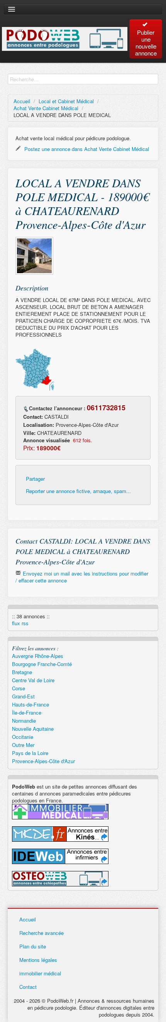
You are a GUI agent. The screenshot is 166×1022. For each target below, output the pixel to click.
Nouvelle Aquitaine (33, 728)
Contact (28, 986)
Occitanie (22, 736)
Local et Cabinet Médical (66, 101)
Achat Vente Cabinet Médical (46, 108)
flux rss (20, 623)
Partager (35, 478)
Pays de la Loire (30, 753)
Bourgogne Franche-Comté (42, 664)
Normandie (24, 720)
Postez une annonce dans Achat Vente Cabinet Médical (86, 149)
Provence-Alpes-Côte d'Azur (43, 761)
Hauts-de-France (30, 704)
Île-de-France (26, 712)
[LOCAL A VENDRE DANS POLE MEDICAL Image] (34, 256)
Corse (18, 688)
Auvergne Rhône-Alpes (37, 656)
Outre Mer (23, 744)
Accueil (22, 101)
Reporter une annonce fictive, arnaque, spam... (78, 491)
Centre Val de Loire (33, 680)
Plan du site (32, 946)
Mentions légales (38, 959)
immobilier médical (40, 973)
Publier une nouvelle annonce (146, 42)
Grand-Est (23, 696)
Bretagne (22, 672)
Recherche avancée (41, 932)
